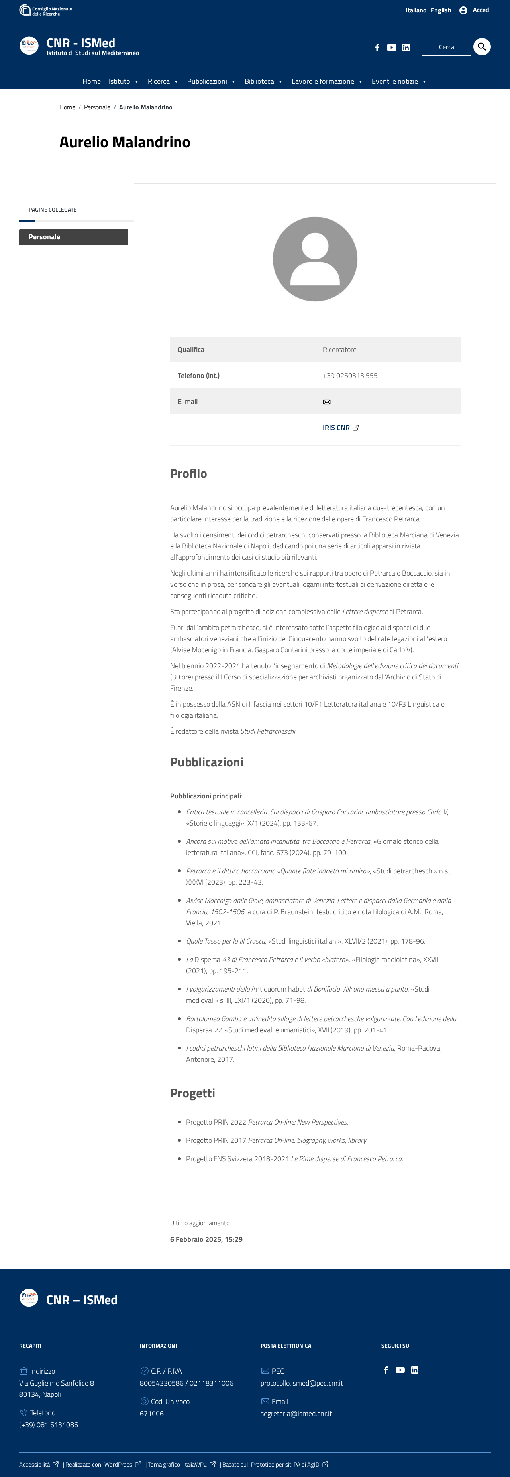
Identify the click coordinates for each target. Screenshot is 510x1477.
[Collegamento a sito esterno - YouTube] (391, 46)
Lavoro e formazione (323, 81)
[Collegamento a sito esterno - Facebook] (377, 46)
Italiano (416, 10)
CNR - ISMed (93, 44)
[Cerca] (482, 46)
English (441, 10)
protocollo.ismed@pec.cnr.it (302, 1383)
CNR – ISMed (82, 1299)
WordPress (118, 1464)
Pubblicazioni (207, 81)
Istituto (119, 81)
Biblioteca (259, 81)
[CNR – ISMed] (29, 45)
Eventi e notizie (395, 81)
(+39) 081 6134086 (48, 1424)
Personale (97, 107)
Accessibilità (34, 1464)
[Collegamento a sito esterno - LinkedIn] (405, 46)
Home (91, 81)
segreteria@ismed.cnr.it (296, 1413)
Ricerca (159, 81)
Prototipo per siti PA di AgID (285, 1464)
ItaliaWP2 (195, 1464)
